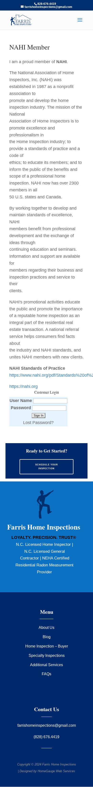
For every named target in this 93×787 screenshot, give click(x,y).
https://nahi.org (23, 386)
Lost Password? (38, 422)
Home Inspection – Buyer (46, 646)
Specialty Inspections (47, 655)
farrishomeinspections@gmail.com (46, 725)
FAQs (46, 674)
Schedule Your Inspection (46, 466)
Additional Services (46, 665)
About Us (46, 627)
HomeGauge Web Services (56, 771)
